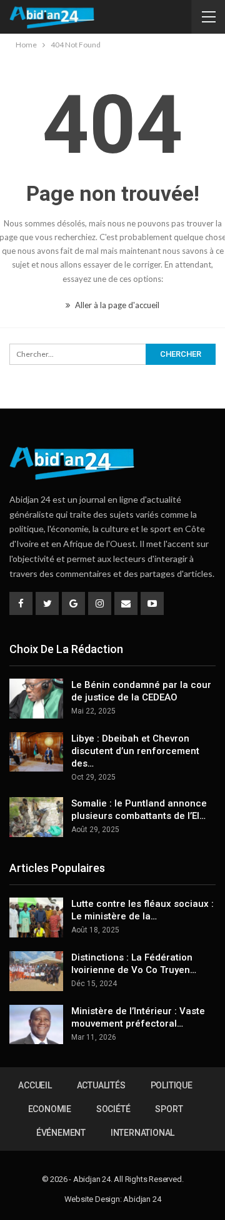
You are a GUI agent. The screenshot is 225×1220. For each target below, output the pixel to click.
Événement (61, 1133)
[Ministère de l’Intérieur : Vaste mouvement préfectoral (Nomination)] (36, 1025)
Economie (49, 1109)
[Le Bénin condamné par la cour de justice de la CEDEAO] (36, 699)
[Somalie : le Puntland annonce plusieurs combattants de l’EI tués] (36, 817)
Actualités (101, 1085)
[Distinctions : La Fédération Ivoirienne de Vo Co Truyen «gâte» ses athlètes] (36, 971)
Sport (168, 1109)
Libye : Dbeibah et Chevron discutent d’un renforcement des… (135, 751)
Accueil (35, 1085)
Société (113, 1109)
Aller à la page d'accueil (116, 305)
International (142, 1133)
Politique (171, 1085)
